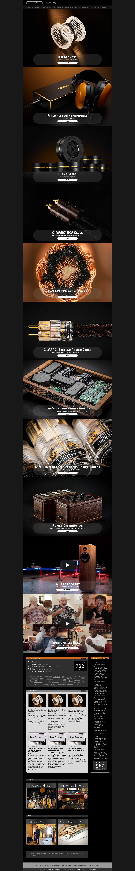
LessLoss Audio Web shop (53, 869)
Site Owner (51, 865)
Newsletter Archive (71, 7)
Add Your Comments (93, 865)
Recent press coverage (56, 658)
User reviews (99, 658)
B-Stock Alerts (83, 7)
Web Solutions (77, 869)
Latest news (56, 691)
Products (30, 7)
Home (36, 865)
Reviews (37, 7)
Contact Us (104, 7)
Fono (94, 869)
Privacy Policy (60, 865)
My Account (43, 865)
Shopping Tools (95, 7)
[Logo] (34, 2)
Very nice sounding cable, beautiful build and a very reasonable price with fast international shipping (100, 697)
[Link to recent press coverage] (57, 680)
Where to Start (46, 7)
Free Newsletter (58, 7)
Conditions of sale (80, 865)
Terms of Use (70, 865)
